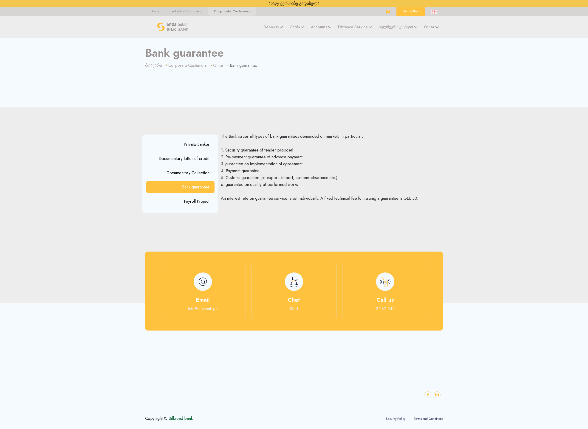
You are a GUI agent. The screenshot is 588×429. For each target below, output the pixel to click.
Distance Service (353, 27)
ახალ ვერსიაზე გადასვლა (294, 3)
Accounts (319, 27)
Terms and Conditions (428, 418)
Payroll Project (196, 201)
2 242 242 (385, 309)
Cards (295, 27)
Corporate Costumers (187, 65)
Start (294, 309)
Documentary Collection (188, 173)
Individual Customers (187, 11)
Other (429, 27)
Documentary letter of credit (184, 159)
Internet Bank (411, 11)
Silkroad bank (181, 418)
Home (155, 11)
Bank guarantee (195, 187)
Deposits (271, 27)
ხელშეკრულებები (396, 27)
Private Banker (196, 144)
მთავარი (153, 65)
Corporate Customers (232, 11)
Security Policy (395, 418)
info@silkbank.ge (203, 309)
